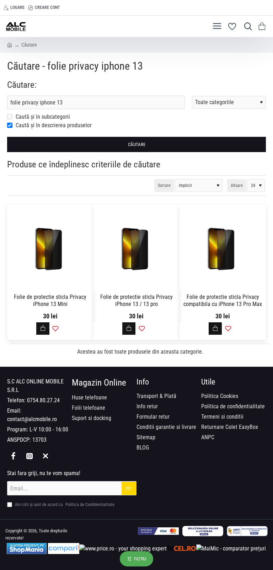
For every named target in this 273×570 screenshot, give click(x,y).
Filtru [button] (140, 558)
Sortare (164, 185)
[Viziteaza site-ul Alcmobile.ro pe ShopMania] (27, 548)
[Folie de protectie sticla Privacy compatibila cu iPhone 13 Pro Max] (223, 248)
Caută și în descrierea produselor (53, 125)
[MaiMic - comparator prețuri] (231, 548)
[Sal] (247, 531)
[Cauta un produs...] (246, 26)
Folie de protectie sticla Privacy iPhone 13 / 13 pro (136, 301)
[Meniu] (217, 26)
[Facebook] (13, 456)
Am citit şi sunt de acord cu (64, 504)
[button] (42, 328)
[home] (9, 44)
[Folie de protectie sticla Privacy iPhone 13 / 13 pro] (136, 248)
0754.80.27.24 (43, 400)
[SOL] (202, 531)
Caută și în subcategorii (42, 116)
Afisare (237, 185)
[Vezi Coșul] (263, 26)
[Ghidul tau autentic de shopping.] (63, 548)
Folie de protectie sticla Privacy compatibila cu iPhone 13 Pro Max (222, 301)
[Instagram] (29, 456)
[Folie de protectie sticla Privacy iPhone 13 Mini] (50, 248)
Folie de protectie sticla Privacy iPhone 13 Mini (50, 301)
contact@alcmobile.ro (32, 419)
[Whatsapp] (45, 456)
